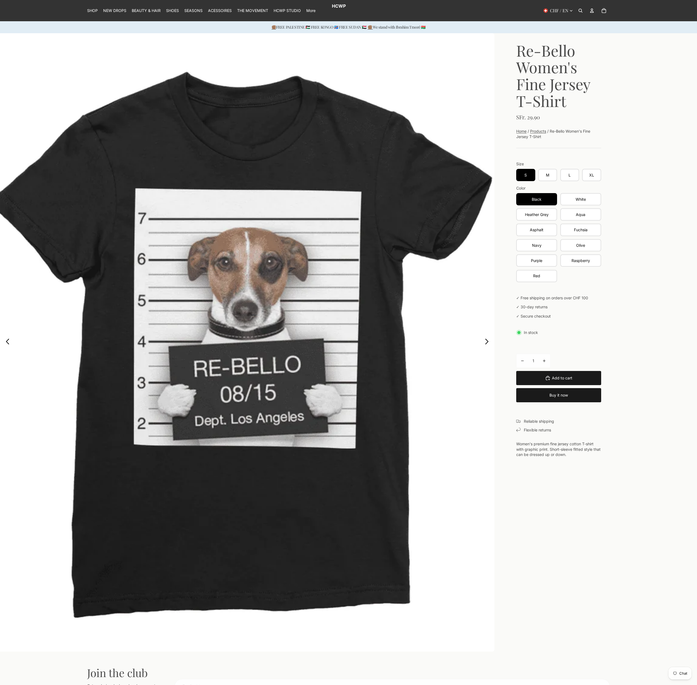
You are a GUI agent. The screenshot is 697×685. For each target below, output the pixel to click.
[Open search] (580, 11)
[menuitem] (311, 11)
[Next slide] (488, 342)
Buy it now (558, 395)
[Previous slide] (6, 342)
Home (521, 131)
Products (538, 131)
